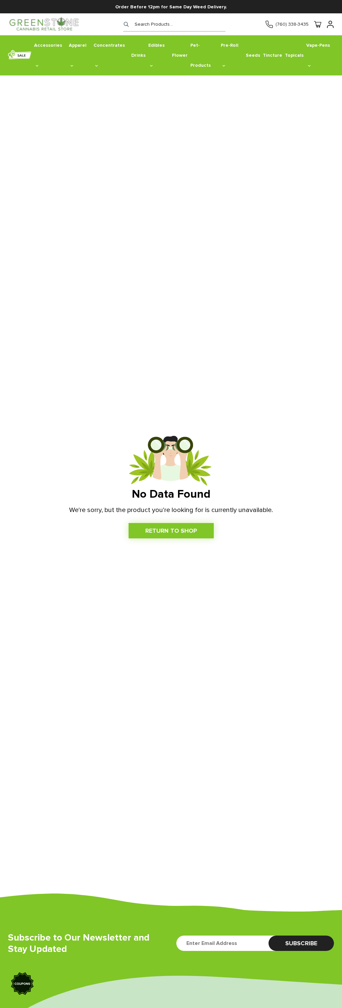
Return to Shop (171, 530)
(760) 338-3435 (292, 24)
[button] (22, 985)
